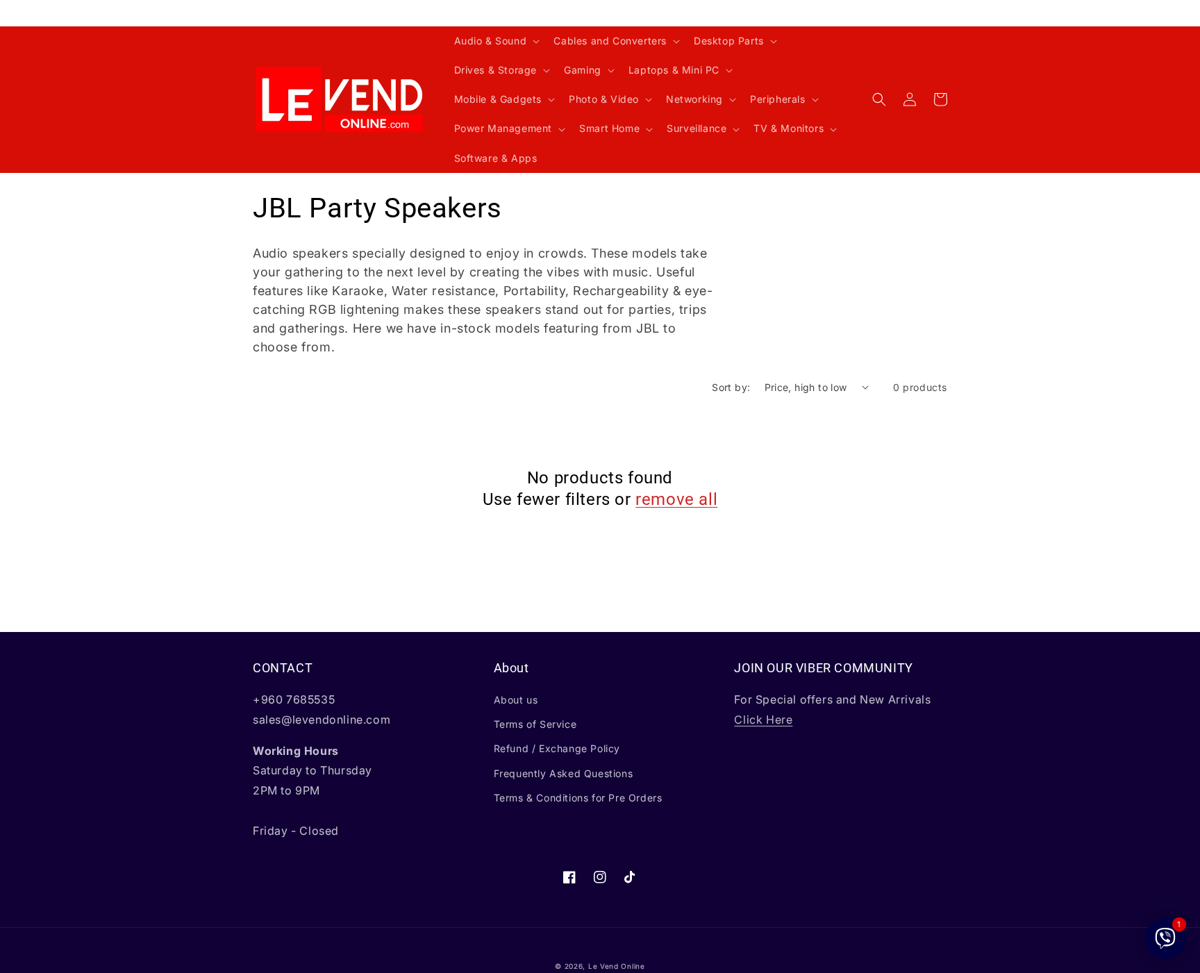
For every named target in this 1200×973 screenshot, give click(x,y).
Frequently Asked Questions (563, 773)
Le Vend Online (616, 966)
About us (516, 700)
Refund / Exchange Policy (557, 748)
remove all (676, 499)
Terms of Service (535, 724)
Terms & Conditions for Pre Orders (578, 798)
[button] (496, 41)
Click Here (763, 719)
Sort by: (731, 387)
